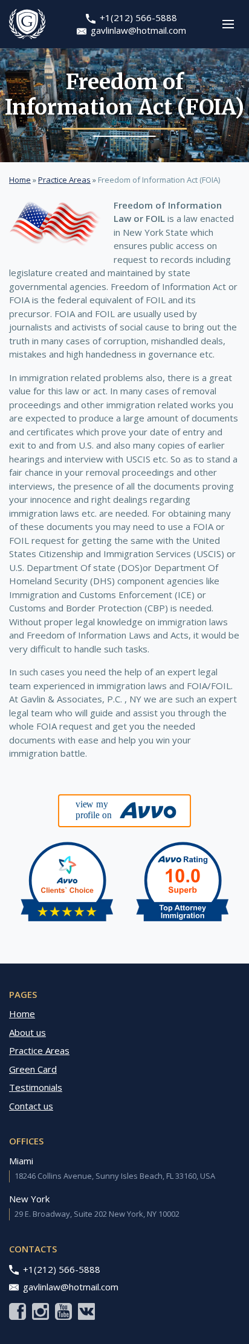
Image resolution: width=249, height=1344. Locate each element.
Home (20, 179)
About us (27, 1032)
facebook (17, 1311)
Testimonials (35, 1087)
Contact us (31, 1106)
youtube (63, 1311)
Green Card (33, 1069)
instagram (40, 1311)
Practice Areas (64, 179)
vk (86, 1311)
